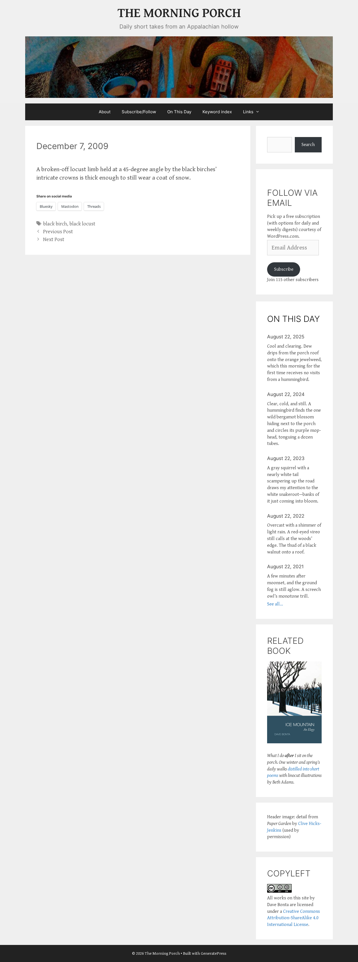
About (104, 111)
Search (308, 144)
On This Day (179, 111)
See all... (275, 604)
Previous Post (58, 232)
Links (248, 111)
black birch (55, 224)
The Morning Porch (179, 13)
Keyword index (217, 111)
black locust (82, 224)
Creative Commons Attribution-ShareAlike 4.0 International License (293, 918)
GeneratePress (213, 953)
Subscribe (283, 269)
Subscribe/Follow (139, 111)
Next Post (53, 239)
